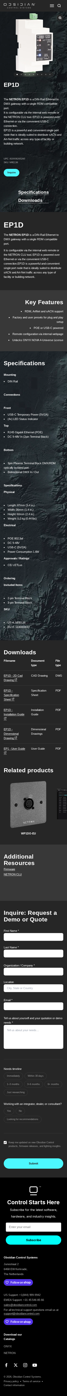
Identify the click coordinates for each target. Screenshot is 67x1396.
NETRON (10, 1353)
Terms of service (31, 1381)
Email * (8, 1000)
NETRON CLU (13, 874)
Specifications (33, 192)
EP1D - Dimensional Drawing (11, 734)
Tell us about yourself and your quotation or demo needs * (33, 1020)
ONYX (8, 1346)
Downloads (30, 200)
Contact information (14, 1385)
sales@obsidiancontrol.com (20, 1304)
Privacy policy (11, 1381)
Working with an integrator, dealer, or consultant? (33, 1103)
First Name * (11, 930)
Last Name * (11, 947)
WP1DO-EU (28, 833)
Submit (33, 1163)
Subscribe (33, 1240)
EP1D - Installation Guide (14, 712)
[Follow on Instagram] (25, 1365)
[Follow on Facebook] (6, 1365)
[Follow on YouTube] (34, 1365)
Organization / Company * (19, 965)
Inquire (11, 172)
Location (9, 982)
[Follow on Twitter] (15, 1365)
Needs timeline (13, 1068)
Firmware (9, 869)
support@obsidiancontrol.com (22, 1313)
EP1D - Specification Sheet (11, 695)
